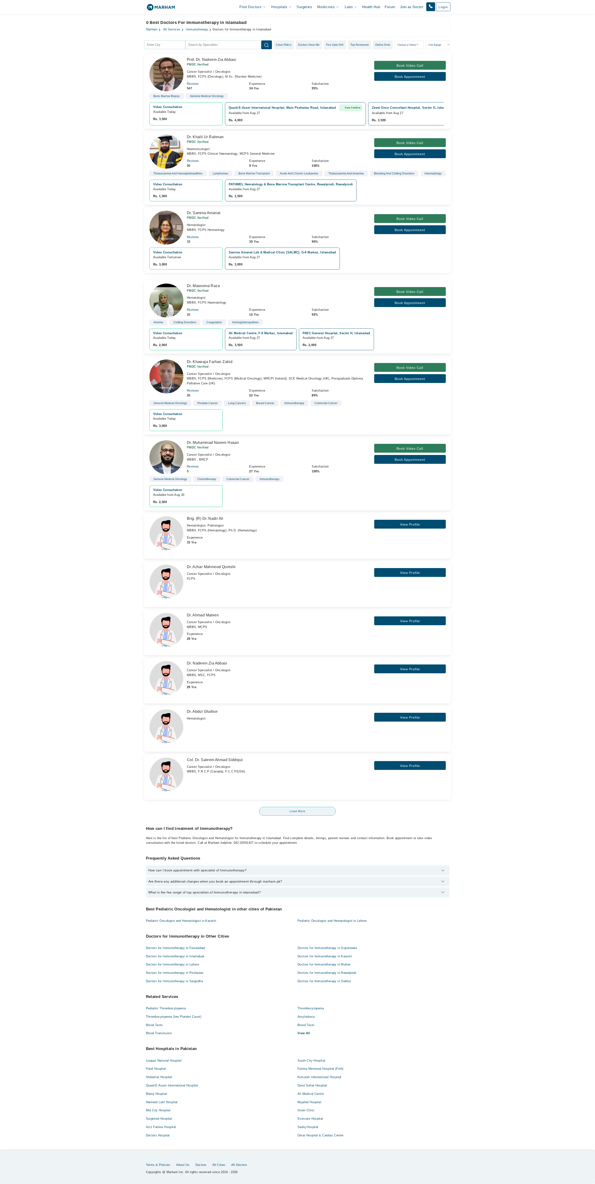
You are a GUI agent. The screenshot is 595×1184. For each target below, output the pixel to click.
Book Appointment (410, 76)
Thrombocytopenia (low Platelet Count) (173, 1016)
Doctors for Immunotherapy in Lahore (172, 964)
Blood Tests (154, 1025)
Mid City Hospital (158, 1110)
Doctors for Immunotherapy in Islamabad (175, 956)
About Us (182, 1165)
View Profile (410, 524)
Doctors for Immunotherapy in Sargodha (174, 981)
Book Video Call (410, 65)
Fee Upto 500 (335, 44)
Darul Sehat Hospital (312, 1085)
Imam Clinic (306, 1110)
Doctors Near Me (309, 44)
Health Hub (371, 7)
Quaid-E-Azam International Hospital (172, 1085)
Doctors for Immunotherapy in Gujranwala (327, 948)
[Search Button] (266, 44)
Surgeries (304, 7)
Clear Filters (283, 44)
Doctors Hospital (158, 1135)
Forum (390, 7)
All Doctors (239, 1165)
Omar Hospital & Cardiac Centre (321, 1135)
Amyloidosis (306, 1016)
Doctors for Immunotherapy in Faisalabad (175, 948)
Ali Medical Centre (311, 1094)
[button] (430, 6)
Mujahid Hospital (309, 1102)
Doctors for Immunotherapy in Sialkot (324, 981)
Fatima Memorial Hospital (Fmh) (321, 1068)
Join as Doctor (411, 7)
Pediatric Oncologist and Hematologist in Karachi (181, 920)
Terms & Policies (158, 1165)
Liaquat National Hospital (164, 1060)
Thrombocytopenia (311, 1008)
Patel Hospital (156, 1068)
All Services (172, 29)
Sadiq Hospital (308, 1127)
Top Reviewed (359, 44)
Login (443, 7)
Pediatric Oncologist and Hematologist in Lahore (332, 920)
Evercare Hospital (310, 1118)
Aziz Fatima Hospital (161, 1127)
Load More (297, 811)
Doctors (201, 1165)
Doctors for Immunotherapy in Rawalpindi (327, 973)
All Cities (218, 1165)
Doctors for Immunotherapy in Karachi (325, 956)
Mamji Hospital (156, 1094)
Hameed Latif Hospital (162, 1102)
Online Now (382, 44)
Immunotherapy (197, 29)
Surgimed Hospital (159, 1118)
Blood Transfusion (159, 1033)
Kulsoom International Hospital (319, 1077)
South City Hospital (311, 1060)
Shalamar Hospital (159, 1077)
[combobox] (164, 44)
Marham (152, 29)
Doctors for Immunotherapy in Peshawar (174, 973)
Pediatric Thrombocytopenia (166, 1008)
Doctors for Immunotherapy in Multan (324, 964)
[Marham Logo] (161, 9)
